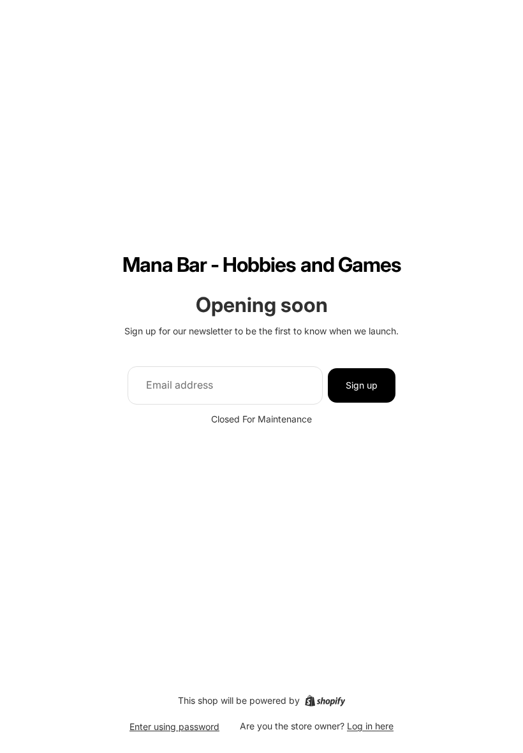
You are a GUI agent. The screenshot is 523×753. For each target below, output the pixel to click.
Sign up (362, 385)
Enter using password (174, 726)
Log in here (370, 725)
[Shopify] (325, 700)
